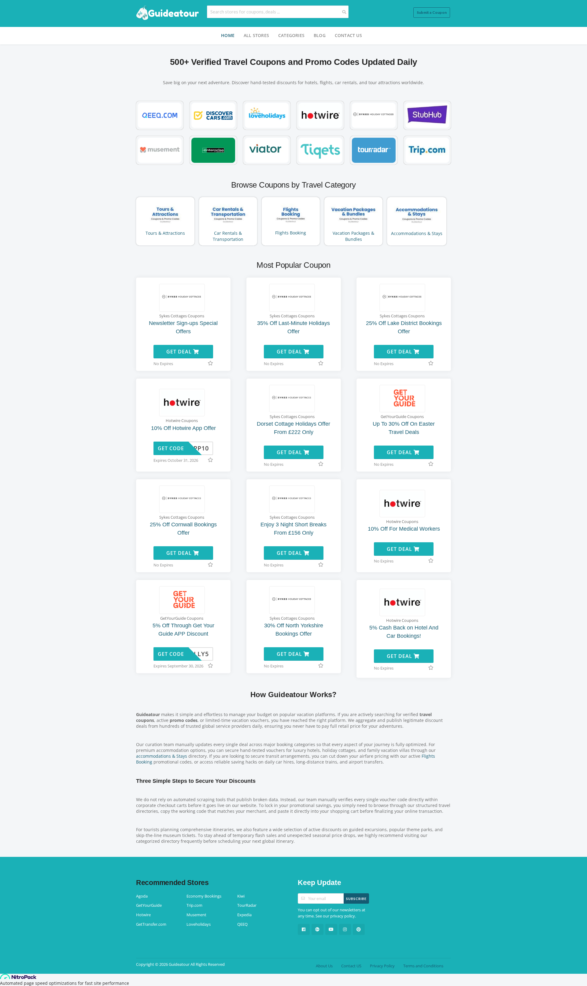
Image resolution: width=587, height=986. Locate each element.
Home (227, 35)
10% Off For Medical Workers (404, 529)
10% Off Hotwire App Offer (183, 428)
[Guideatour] (167, 13)
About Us (324, 966)
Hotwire (143, 914)
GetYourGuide (149, 905)
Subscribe (356, 899)
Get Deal (179, 351)
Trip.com (194, 905)
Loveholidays (198, 924)
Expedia (244, 914)
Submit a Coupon (432, 12)
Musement (196, 914)
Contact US (348, 35)
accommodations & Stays (161, 756)
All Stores (256, 35)
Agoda (142, 896)
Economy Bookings (203, 896)
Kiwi (241, 896)
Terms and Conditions (423, 966)
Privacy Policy (382, 966)
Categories (291, 35)
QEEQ (242, 924)
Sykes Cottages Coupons (181, 316)
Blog (320, 35)
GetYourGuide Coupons (402, 416)
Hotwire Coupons (182, 420)
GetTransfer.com (151, 924)
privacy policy (342, 916)
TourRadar (247, 905)
